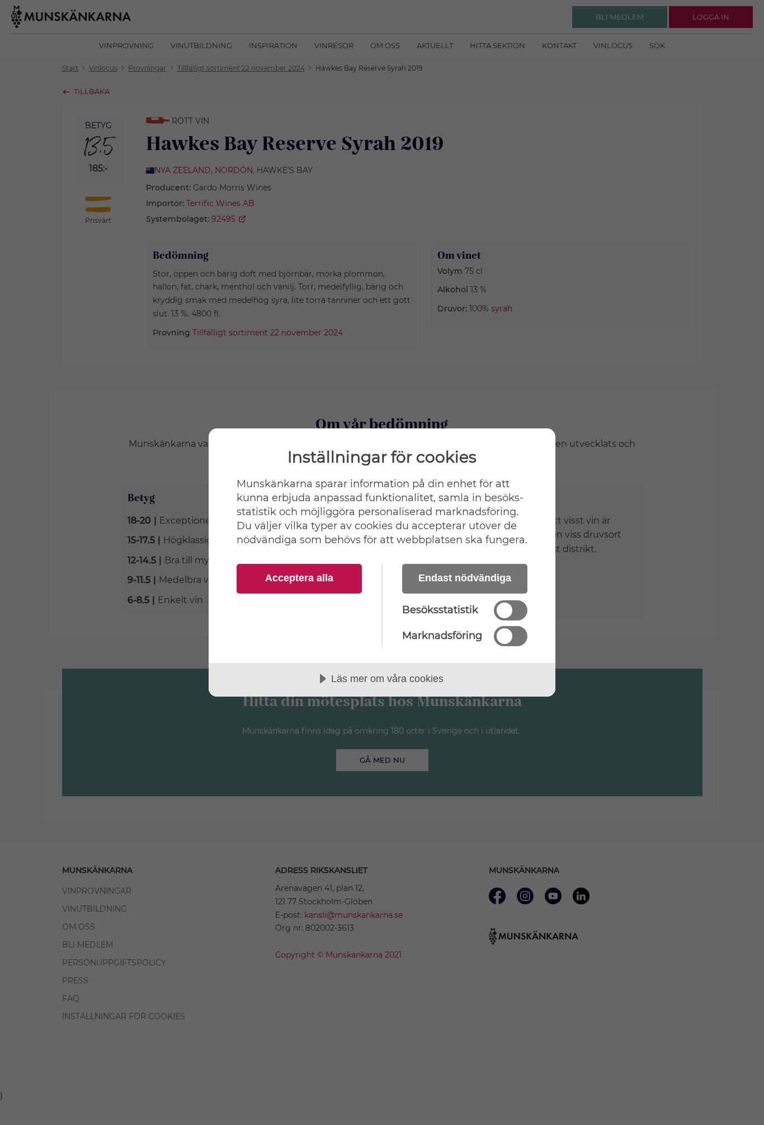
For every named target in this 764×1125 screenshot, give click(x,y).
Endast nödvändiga (464, 577)
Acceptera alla (299, 577)
